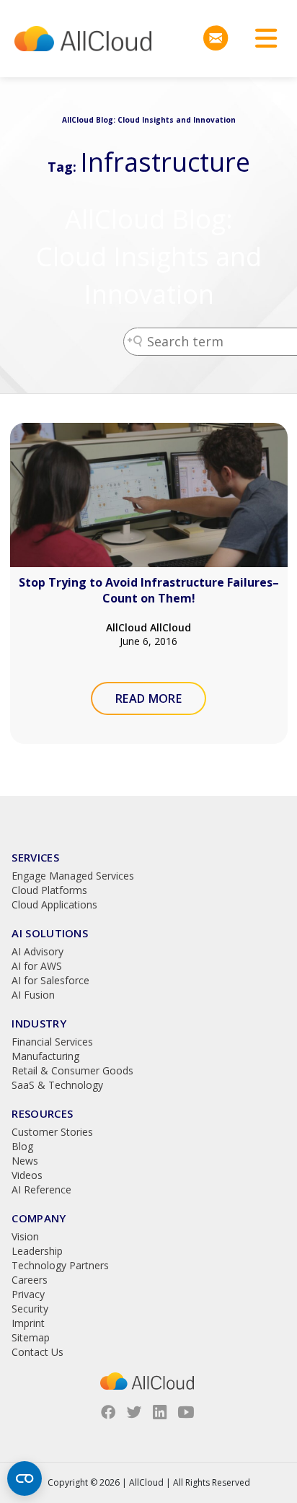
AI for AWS (37, 966)
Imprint (28, 1323)
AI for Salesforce (50, 980)
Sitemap (31, 1337)
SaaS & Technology (57, 1085)
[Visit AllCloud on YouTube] (186, 1412)
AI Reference (41, 1189)
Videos (27, 1175)
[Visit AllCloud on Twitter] (134, 1412)
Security (30, 1308)
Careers (30, 1280)
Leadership (37, 1251)
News (25, 1160)
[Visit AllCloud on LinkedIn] (160, 1412)
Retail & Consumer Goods (72, 1070)
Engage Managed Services (73, 875)
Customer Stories (52, 1132)
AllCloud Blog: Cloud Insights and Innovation (149, 256)
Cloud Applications (54, 904)
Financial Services (52, 1041)
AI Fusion (33, 995)
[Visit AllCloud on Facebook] (108, 1412)
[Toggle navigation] (261, 38)
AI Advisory (37, 951)
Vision (25, 1236)
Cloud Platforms (49, 890)
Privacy (28, 1294)
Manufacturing (45, 1056)
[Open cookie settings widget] (24, 1478)
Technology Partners (60, 1265)
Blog (22, 1146)
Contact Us (37, 1352)
